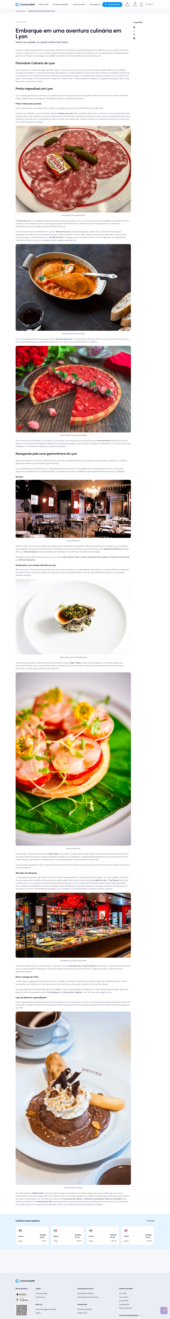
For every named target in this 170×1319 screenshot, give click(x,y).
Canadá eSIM (124, 1304)
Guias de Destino (20, 11)
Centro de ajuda (41, 1293)
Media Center (82, 1313)
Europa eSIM (123, 1301)
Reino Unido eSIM (125, 1308)
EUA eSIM (123, 1293)
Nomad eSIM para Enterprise (87, 1297)
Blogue (38, 1313)
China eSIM (123, 1297)
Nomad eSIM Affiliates (85, 1293)
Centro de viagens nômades (46, 1309)
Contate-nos (40, 1297)
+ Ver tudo (150, 1221)
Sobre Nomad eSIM (84, 1309)
